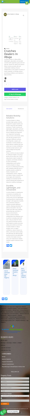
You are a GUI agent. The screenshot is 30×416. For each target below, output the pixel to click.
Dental (3, 356)
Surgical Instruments (7, 361)
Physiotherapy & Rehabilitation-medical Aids (13, 366)
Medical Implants (6, 359)
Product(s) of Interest (6, 393)
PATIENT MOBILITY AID (14, 97)
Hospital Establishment (8, 364)
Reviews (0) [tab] (21, 108)
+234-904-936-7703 (6, 350)
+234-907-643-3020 (6, 347)
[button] (15, 94)
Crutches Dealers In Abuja (12, 99)
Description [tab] (9, 108)
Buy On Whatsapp (16, 94)
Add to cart (15, 89)
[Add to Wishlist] (5, 78)
